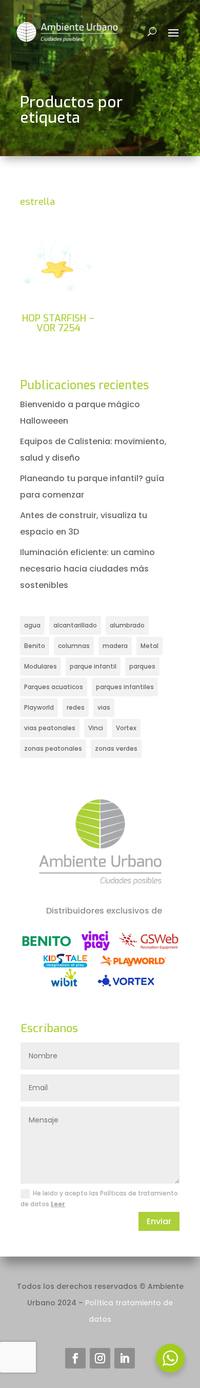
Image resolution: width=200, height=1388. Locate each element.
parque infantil (93, 666)
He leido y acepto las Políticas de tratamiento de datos (99, 1198)
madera (115, 645)
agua (32, 625)
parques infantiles (125, 686)
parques (142, 666)
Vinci (95, 728)
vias (103, 707)
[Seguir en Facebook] (75, 1358)
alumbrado (127, 625)
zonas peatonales (53, 748)
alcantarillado (75, 625)
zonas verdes (116, 748)
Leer (58, 1204)
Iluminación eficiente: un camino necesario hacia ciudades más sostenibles (87, 568)
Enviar (159, 1221)
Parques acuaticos (53, 686)
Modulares (40, 666)
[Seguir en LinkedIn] (124, 1358)
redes (76, 707)
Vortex (126, 728)
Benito (34, 645)
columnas (74, 645)
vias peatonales (49, 728)
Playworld (39, 707)
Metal (149, 645)
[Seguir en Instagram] (100, 1358)
